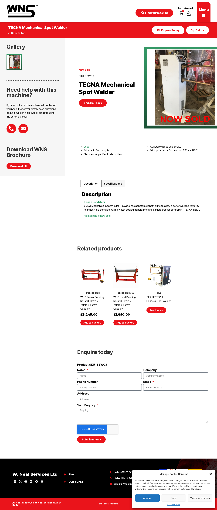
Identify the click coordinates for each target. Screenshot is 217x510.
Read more (156, 310)
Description (91, 183)
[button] (210, 474)
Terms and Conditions (108, 504)
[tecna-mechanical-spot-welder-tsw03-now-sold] (14, 62)
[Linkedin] (31, 481)
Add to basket (92, 322)
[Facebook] (15, 481)
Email (147, 381)
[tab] (91, 183)
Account (188, 8)
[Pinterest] (36, 481)
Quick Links (76, 481)
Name (81, 370)
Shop (72, 474)
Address (83, 393)
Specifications (113, 183)
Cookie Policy (173, 504)
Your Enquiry (86, 405)
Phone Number (87, 381)
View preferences (200, 498)
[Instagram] (42, 481)
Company (150, 370)
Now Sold (84, 69)
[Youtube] (25, 481)
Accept (147, 498)
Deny (173, 498)
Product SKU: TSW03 (92, 364)
